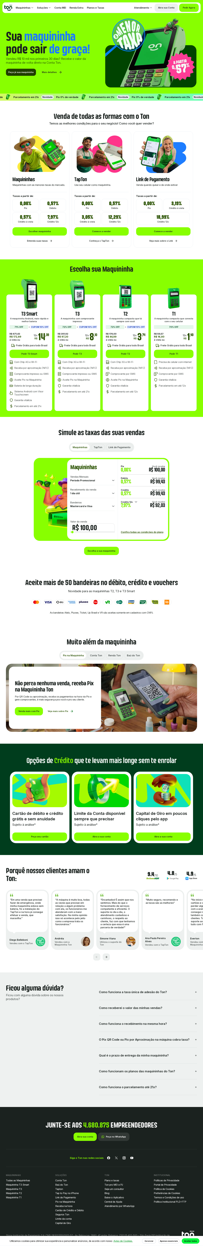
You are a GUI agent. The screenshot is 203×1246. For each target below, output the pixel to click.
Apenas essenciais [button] (169, 1241)
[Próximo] (106, 957)
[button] (188, 1235)
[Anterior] (96, 957)
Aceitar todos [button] (190, 1241)
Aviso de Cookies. (123, 1240)
